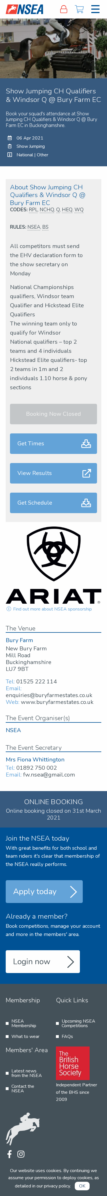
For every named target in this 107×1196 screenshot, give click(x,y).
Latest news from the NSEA (26, 1073)
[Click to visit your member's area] (63, 9)
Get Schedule (34, 503)
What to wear (25, 1036)
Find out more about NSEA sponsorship (52, 609)
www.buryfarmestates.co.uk (57, 702)
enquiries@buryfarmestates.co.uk (49, 695)
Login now (32, 961)
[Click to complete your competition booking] (79, 9)
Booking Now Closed (53, 414)
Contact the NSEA (22, 1088)
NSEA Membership (23, 1023)
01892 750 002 (36, 768)
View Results (34, 473)
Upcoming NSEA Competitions (78, 1023)
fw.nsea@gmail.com (49, 775)
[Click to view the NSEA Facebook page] (9, 1155)
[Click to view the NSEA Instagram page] (21, 1155)
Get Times (30, 443)
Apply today (34, 891)
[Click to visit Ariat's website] (53, 565)
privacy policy (57, 1186)
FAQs (67, 1036)
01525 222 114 (36, 681)
